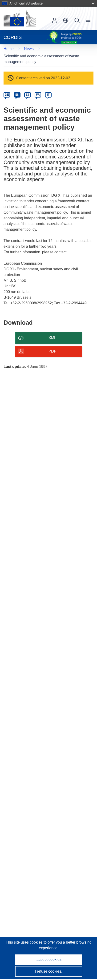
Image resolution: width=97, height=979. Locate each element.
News (29, 49)
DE (7, 94)
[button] (66, 20)
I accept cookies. (48, 960)
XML (52, 338)
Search (77, 20)
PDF (52, 351)
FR (38, 94)
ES (27, 94)
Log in (54, 20)
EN (17, 94)
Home (9, 49)
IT (48, 94)
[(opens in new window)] (20, 18)
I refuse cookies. (48, 971)
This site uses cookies (25, 942)
